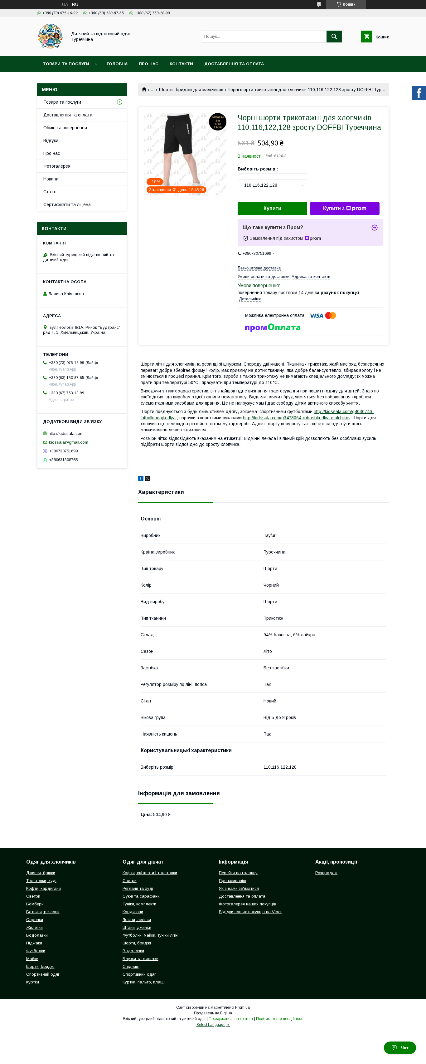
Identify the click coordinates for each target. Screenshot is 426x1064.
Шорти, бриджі (40, 966)
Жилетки (34, 927)
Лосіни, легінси (137, 919)
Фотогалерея (56, 166)
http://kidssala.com (66, 433)
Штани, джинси (137, 927)
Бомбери (35, 904)
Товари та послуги (66, 64)
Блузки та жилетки (140, 958)
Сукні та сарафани (141, 896)
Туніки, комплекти (139, 904)
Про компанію (232, 880)
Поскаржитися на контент (231, 1019)
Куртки (32, 982)
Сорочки (34, 919)
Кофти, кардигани (43, 888)
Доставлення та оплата (234, 64)
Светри (33, 896)
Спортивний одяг (43, 974)
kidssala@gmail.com (68, 442)
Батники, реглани (43, 911)
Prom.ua (242, 1007)
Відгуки (50, 140)
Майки (32, 958)
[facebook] (140, 479)
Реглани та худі (138, 888)
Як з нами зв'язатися (239, 888)
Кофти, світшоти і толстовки (150, 872)
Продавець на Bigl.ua (213, 1013)
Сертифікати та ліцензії (68, 204)
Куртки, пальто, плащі (144, 982)
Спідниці (131, 966)
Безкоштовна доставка (259, 268)
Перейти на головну (238, 872)
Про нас (148, 64)
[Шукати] (334, 36)
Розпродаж (326, 872)
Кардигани (133, 911)
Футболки (35, 950)
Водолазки (37, 935)
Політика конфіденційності (279, 1019)
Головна (117, 64)
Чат (405, 1047)
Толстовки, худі (41, 880)
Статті (49, 191)
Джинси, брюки (40, 872)
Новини (51, 178)
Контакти (181, 64)
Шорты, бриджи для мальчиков (191, 89)
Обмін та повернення (65, 127)
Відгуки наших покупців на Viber (250, 911)
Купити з (334, 208)
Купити (272, 208)
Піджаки (34, 943)
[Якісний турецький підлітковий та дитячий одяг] (50, 47)
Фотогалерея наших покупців (247, 904)
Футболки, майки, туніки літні (150, 935)
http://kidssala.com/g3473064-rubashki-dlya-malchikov (296, 417)
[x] (147, 479)
